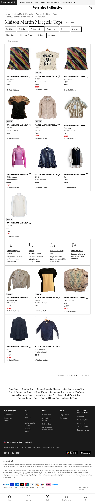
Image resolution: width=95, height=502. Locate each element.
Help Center (64, 415)
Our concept (8, 415)
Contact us (64, 418)
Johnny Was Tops (75, 392)
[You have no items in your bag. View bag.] (90, 7)
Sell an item (46, 424)
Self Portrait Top (72, 395)
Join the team (82, 426)
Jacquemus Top (57, 392)
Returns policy (28, 430)
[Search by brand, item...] (4, 7)
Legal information (28, 447)
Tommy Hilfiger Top (50, 398)
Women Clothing (43, 14)
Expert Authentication (35, 252)
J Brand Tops (41, 392)
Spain (38, 487)
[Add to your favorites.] (30, 76)
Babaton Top (27, 389)
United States (24, 487)
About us (80, 416)
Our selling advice (46, 419)
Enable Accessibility (8, 2)
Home (7, 14)
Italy (43, 487)
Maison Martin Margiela (22, 14)
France (5, 487)
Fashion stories (83, 430)
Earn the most (77, 250)
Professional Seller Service (47, 428)
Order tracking (28, 416)
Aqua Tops (13, 389)
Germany (32, 487)
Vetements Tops (69, 398)
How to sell (46, 415)
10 (82, 375)
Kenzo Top (40, 395)
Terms (38, 447)
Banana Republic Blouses (48, 389)
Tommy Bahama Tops (28, 398)
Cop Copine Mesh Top (73, 389)
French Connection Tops (20, 392)
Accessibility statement (12, 447)
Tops (55, 14)
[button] (90, 7)
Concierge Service (8, 419)
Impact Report (82, 423)
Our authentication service (30, 423)
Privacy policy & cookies (51, 447)
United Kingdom (13, 487)
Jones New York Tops (22, 395)
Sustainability (82, 420)
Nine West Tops (55, 395)
